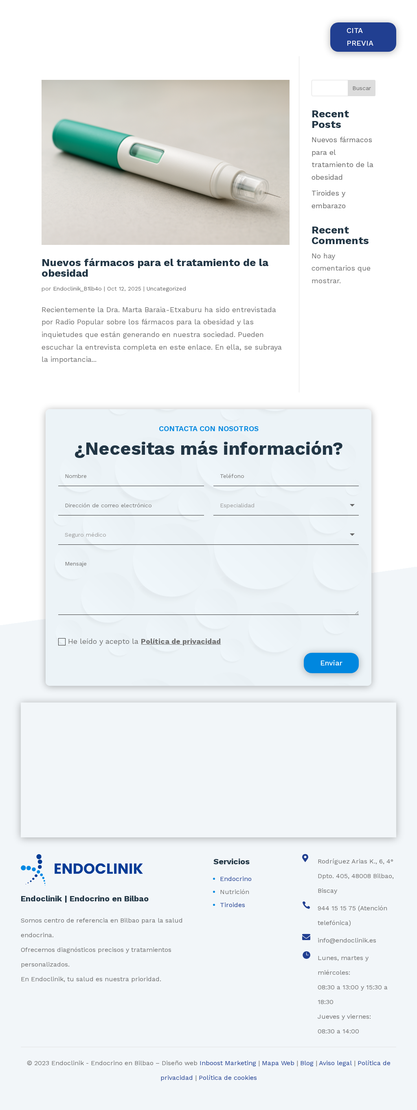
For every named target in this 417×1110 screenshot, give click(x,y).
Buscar (361, 88)
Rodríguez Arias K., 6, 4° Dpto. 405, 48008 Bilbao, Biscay (153, 11)
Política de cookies (228, 1077)
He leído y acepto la (144, 641)
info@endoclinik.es (347, 940)
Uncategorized (166, 288)
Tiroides (232, 905)
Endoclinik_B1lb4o (77, 288)
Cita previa (360, 36)
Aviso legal (335, 1063)
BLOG (310, 31)
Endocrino (236, 879)
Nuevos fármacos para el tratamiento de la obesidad (155, 267)
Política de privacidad (181, 641)
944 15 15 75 (44, 11)
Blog (307, 1063)
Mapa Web (278, 1063)
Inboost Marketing (228, 1063)
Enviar (331, 663)
